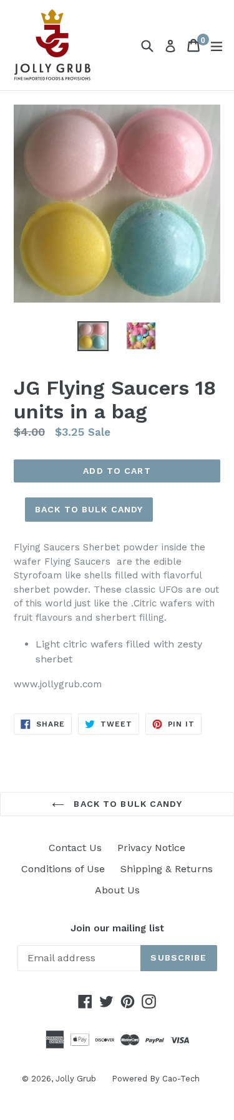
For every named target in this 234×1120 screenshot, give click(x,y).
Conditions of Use (63, 869)
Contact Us (75, 848)
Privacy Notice (151, 848)
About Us (117, 890)
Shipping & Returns (166, 869)
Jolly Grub (76, 1078)
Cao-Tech (181, 1078)
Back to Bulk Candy (89, 509)
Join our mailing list (117, 928)
